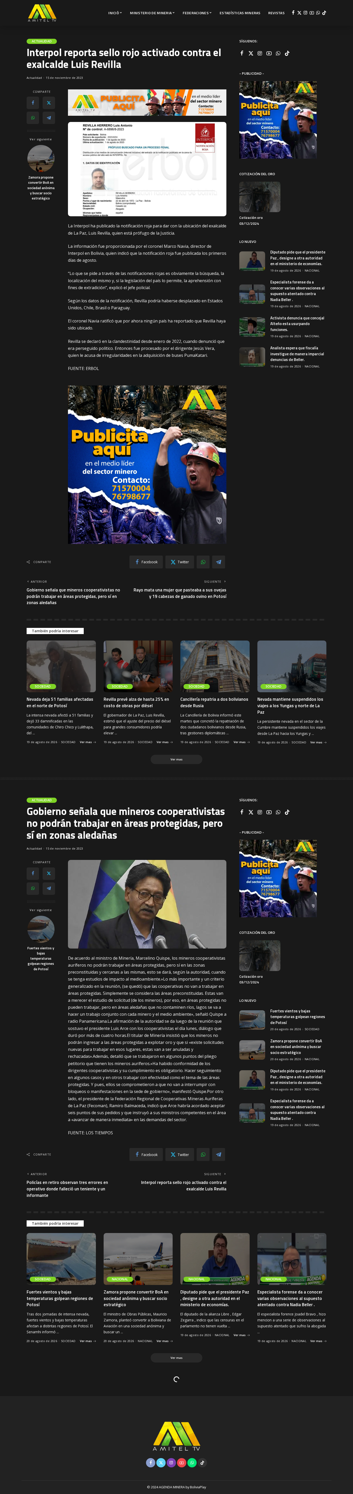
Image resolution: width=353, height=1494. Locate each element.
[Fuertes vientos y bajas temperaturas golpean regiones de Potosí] (41, 929)
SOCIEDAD (43, 686)
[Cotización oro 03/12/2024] (259, 197)
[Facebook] (293, 13)
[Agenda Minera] (42, 13)
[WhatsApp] (318, 13)
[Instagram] (305, 13)
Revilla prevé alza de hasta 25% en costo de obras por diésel (136, 702)
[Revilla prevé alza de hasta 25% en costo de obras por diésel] (138, 666)
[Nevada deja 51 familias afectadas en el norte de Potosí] (61, 666)
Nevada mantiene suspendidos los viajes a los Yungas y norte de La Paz (290, 705)
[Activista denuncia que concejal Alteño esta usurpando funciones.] (252, 327)
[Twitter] (299, 13)
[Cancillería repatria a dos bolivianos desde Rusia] (215, 666)
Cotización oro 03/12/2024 (251, 220)
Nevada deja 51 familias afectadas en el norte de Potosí (60, 702)
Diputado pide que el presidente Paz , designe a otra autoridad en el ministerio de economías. (297, 258)
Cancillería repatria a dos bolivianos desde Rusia (214, 702)
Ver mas (86, 742)
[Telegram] (49, 118)
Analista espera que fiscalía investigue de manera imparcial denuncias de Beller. (297, 354)
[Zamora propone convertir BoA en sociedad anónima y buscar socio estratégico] (41, 158)
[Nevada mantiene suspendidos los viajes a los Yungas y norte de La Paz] (292, 666)
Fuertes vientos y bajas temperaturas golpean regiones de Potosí (40, 958)
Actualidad (42, 41)
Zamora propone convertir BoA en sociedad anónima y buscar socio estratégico (41, 188)
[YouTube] (312, 13)
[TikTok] (324, 13)
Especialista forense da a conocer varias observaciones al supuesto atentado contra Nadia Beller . (297, 291)
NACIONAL (312, 270)
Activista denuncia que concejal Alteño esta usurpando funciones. (297, 324)
